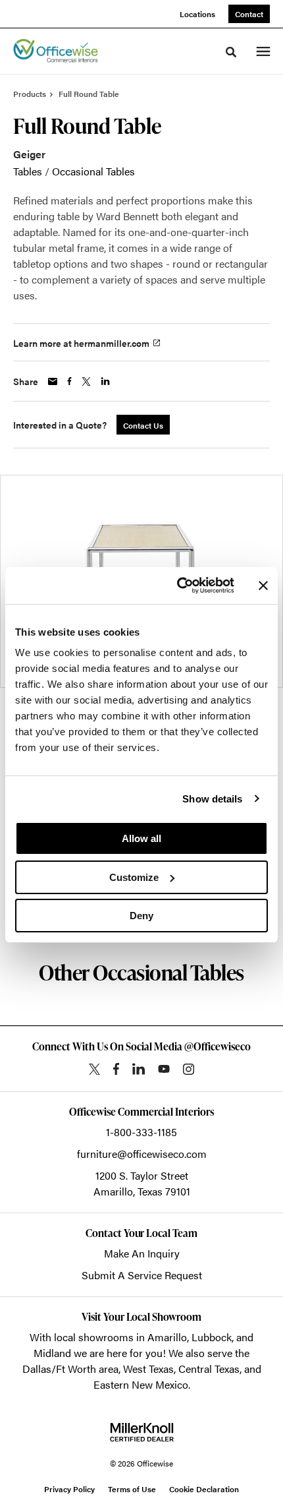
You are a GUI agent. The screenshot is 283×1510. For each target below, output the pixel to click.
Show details (212, 798)
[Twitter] (94, 1069)
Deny (141, 915)
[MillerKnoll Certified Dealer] (141, 1432)
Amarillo (167, 1336)
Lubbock (212, 1336)
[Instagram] (188, 1069)
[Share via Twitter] (86, 381)
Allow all (141, 838)
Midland (52, 1352)
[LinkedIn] (138, 1069)
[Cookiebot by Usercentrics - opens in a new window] (178, 585)
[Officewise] (55, 51)
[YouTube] (164, 1069)
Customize (134, 877)
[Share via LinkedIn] (105, 381)
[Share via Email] (52, 381)
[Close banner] (263, 585)
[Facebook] (116, 1069)
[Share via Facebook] (69, 381)
